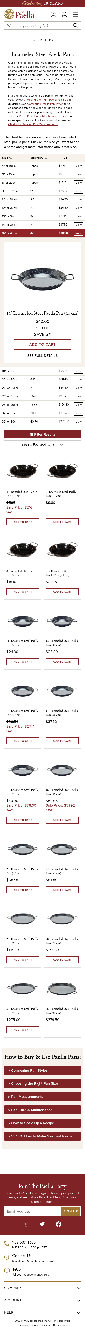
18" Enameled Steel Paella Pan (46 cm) (62, 792)
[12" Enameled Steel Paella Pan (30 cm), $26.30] (62, 620)
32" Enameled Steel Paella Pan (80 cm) (22, 1011)
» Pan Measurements (25, 1096)
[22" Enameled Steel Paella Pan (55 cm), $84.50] (62, 848)
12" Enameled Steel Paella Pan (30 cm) (62, 643)
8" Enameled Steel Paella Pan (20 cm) (21, 573)
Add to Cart (42, 344)
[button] (42, 434)
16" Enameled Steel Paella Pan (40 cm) (42, 313)
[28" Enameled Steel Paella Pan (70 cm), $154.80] (62, 918)
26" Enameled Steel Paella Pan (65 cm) (22, 941)
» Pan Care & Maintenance (30, 1109)
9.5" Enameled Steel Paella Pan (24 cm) (58, 573)
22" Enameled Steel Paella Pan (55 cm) (62, 871)
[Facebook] (58, 1224)
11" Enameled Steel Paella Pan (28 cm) (22, 643)
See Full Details (42, 356)
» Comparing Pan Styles (28, 1070)
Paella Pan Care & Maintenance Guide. (43, 116)
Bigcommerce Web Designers (34, 1325)
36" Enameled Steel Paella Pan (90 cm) (62, 1011)
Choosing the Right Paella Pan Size (46, 100)
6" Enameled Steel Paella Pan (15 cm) (61, 494)
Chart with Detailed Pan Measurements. (33, 124)
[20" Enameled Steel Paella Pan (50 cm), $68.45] (23, 848)
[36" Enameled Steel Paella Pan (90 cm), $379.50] (62, 988)
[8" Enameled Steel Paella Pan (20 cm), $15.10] (23, 550)
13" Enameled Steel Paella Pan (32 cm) (22, 713)
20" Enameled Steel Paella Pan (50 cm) (22, 871)
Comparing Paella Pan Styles (45, 104)
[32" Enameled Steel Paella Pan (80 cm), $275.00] (23, 988)
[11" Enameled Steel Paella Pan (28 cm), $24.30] (23, 620)
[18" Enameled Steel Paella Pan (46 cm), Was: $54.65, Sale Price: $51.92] (62, 769)
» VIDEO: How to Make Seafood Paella (40, 1136)
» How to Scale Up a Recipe (31, 1122)
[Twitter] (42, 1224)
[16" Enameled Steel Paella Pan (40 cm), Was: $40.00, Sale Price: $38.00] (23, 769)
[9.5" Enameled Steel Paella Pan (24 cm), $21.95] (62, 550)
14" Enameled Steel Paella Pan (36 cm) (62, 713)
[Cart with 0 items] (64, 14)
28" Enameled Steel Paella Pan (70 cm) (62, 941)
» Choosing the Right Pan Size (33, 1083)
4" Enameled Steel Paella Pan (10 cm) (21, 494)
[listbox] (48, 444)
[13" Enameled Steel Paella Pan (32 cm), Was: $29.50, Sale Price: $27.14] (23, 690)
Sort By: (27, 445)
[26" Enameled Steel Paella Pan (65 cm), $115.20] (23, 918)
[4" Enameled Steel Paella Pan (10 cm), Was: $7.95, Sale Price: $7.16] (23, 471)
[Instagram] (26, 1224)
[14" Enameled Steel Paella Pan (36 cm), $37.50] (62, 690)
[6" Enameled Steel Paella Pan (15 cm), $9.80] (62, 471)
